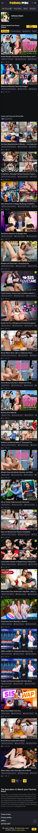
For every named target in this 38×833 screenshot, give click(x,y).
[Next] (25, 780)
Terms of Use (6, 814)
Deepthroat (26, 31)
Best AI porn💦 (6, 8)
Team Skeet (17, 8)
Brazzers (32, 8)
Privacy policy (6, 817)
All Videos (5, 31)
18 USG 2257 (5, 824)
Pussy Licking (15, 31)
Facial (34, 31)
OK (34, 829)
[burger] (2, 3)
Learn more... (20, 830)
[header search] (32, 3)
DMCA (3, 820)
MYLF (25, 8)
